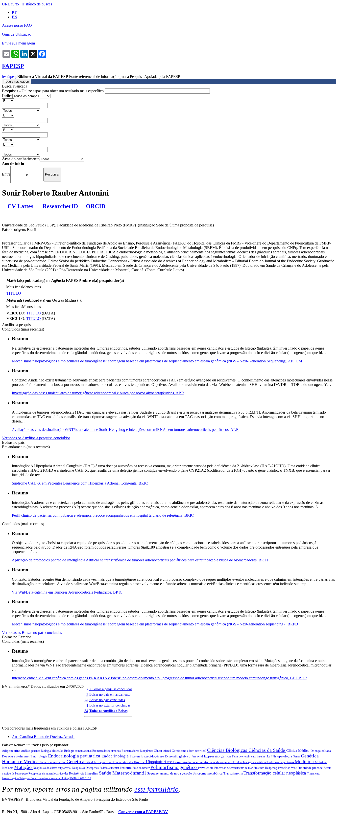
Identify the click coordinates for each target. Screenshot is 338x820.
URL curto (10, 4)
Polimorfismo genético (174, 767)
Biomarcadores (130, 751)
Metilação (8, 768)
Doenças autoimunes (16, 756)
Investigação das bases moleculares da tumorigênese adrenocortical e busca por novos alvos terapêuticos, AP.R (98, 393)
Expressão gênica (218, 756)
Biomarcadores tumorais (106, 751)
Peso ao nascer (141, 768)
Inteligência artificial (255, 762)
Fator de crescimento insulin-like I (252, 756)
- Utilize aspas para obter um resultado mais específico (53, 91)
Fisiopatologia (282, 756)
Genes (297, 756)
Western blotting (60, 778)
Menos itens (31, 287)
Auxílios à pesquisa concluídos (110, 689)
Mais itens (14, 287)
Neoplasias (79, 768)
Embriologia (39, 756)
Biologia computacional (78, 751)
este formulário (156, 789)
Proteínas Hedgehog (265, 768)
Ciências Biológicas (227, 750)
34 (86, 711)
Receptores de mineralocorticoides (48, 773)
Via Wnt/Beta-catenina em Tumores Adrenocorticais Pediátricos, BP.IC (67, 592)
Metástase (321, 762)
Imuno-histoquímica (221, 762)
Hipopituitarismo (159, 762)
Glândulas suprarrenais (99, 762)
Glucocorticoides (123, 762)
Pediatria (126, 768)
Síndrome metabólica (208, 773)
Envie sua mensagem (18, 43)
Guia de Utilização (16, 34)
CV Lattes (20, 206)
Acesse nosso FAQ (17, 25)
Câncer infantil (163, 751)
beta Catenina (80, 778)
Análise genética (31, 751)
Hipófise (140, 762)
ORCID (94, 206)
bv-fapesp (9, 76)
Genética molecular (53, 762)
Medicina (305, 761)
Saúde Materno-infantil (123, 773)
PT (14, 12)
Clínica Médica (298, 751)
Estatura (135, 756)
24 (86, 700)
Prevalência (206, 768)
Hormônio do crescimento (191, 762)
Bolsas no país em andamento (109, 694)
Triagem (25, 778)
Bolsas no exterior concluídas (109, 705)
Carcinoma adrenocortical (189, 751)
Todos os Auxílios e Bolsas (108, 711)
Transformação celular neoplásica (275, 773)
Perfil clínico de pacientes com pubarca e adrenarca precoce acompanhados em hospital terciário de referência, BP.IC (103, 515)
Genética (76, 761)
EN (14, 17)
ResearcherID (59, 206)
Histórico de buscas (37, 4)
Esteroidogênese (153, 756)
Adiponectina (11, 751)
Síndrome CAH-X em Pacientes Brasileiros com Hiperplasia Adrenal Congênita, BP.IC (80, 483)
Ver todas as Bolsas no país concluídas (32, 632)
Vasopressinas (40, 778)
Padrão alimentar (109, 768)
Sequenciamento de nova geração (170, 773)
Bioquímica (147, 751)
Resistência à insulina (84, 773)
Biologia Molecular (52, 751)
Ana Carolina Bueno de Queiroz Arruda (43, 736)
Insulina (238, 762)
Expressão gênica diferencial (184, 756)
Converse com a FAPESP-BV (143, 812)
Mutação (23, 767)
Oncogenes (92, 768)
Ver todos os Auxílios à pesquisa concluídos (36, 438)
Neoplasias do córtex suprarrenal (52, 768)
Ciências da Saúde (267, 750)
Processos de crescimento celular (233, 768)
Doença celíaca (321, 751)
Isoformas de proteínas (281, 762)
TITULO (13, 293)
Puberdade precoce (310, 768)
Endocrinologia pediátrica (74, 755)
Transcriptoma (233, 773)
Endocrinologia (115, 756)
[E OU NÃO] (8, 100)
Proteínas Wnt (287, 768)
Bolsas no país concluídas (107, 700)
